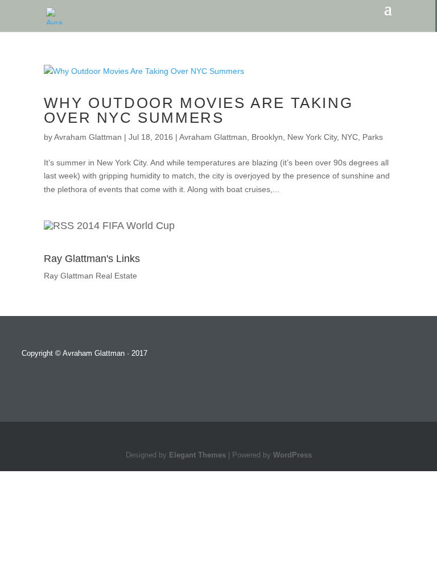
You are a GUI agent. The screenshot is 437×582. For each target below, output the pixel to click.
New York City (312, 137)
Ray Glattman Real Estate (90, 275)
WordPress (292, 455)
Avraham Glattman (88, 137)
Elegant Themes (197, 455)
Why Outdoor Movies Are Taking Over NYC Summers (198, 110)
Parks (372, 137)
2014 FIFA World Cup (126, 225)
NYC (349, 137)
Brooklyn (267, 137)
